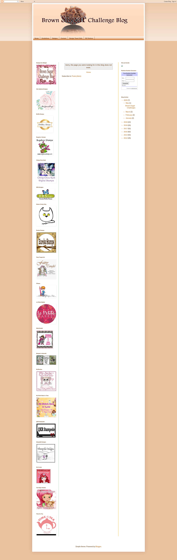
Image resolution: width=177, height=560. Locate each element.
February (129, 115)
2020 (126, 100)
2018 (126, 125)
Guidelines (45, 38)
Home (37, 38)
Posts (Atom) (76, 76)
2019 (126, 122)
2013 (126, 135)
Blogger (98, 546)
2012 (126, 138)
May (127, 103)
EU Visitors (89, 38)
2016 (126, 132)
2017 (126, 128)
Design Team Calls (75, 38)
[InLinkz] (122, 66)
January (129, 118)
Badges (55, 38)
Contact (63, 38)
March (128, 112)
